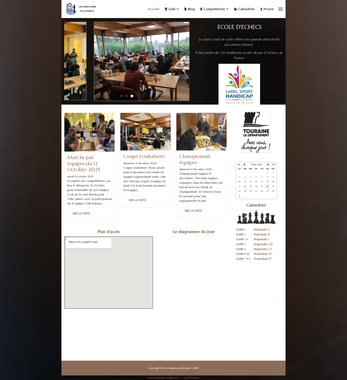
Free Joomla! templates (163, 377)
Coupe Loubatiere (143, 156)
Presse (268, 9)
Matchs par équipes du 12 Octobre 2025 (83, 163)
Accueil (153, 9)
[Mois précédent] (244, 164)
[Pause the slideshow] (249, 84)
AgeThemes (191, 377)
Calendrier (246, 9)
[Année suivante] (273, 164)
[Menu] (280, 9)
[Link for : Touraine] (256, 132)
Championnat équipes (195, 159)
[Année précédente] (239, 164)
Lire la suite (81, 213)
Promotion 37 (263, 254)
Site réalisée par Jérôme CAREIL (181, 368)
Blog (191, 9)
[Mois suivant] (268, 164)
